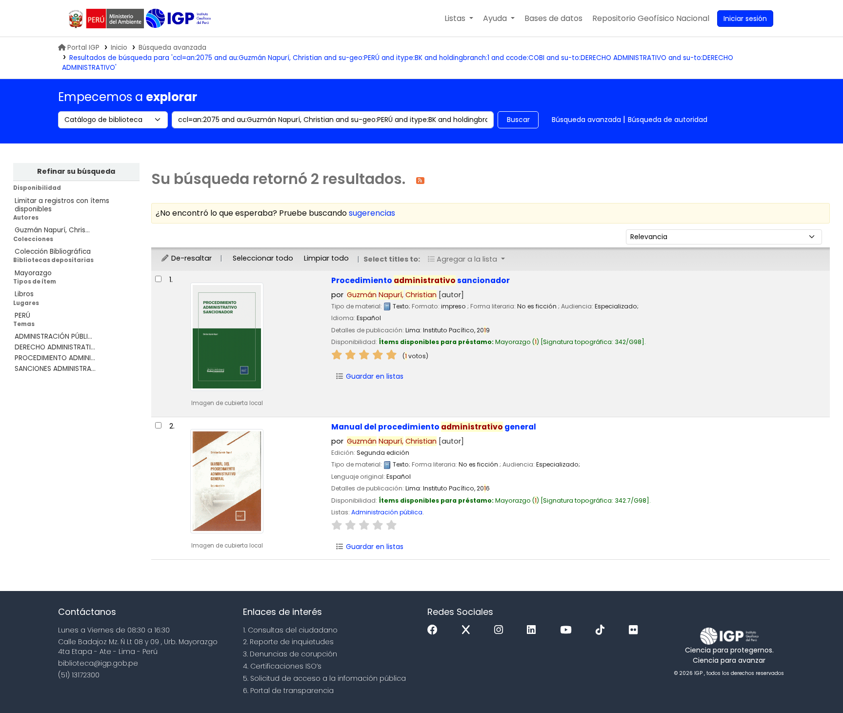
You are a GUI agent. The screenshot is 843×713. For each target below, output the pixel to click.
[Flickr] (635, 630)
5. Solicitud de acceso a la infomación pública (324, 678)
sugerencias (372, 213)
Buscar (518, 119)
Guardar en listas (373, 376)
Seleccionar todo (263, 258)
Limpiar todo (326, 258)
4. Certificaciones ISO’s (282, 666)
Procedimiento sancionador (420, 280)
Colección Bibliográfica (53, 251)
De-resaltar (190, 258)
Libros (24, 294)
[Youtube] (568, 630)
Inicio (119, 47)
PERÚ (22, 315)
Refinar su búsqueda (76, 171)
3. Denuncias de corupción (290, 654)
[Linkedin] (534, 630)
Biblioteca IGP (179, 18)
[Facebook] (434, 630)
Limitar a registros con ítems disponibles (62, 205)
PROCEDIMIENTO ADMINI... (55, 358)
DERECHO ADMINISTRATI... (55, 347)
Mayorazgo (33, 273)
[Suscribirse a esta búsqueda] (420, 179)
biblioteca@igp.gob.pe (98, 663)
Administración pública (386, 512)
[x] (468, 630)
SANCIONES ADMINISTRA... (55, 368)
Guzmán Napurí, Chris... (52, 230)
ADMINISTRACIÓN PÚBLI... (53, 336)
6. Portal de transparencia (288, 690)
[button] (459, 18)
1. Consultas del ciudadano (290, 630)
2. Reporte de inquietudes (288, 642)
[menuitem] (650, 18)
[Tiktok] (602, 630)
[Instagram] (501, 630)
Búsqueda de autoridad (667, 119)
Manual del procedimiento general (433, 427)
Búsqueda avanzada (172, 47)
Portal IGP (83, 47)
